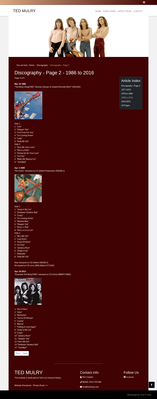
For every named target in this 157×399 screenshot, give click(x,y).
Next (25, 353)
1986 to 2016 (127, 98)
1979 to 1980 (127, 94)
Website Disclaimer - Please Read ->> (31, 385)
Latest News (124, 11)
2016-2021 (126, 101)
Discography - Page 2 (130, 86)
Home (98, 11)
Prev (18, 353)
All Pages (125, 105)
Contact (138, 11)
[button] (14, 36)
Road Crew (109, 11)
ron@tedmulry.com (90, 387)
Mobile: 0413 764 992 (91, 382)
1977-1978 (126, 90)
